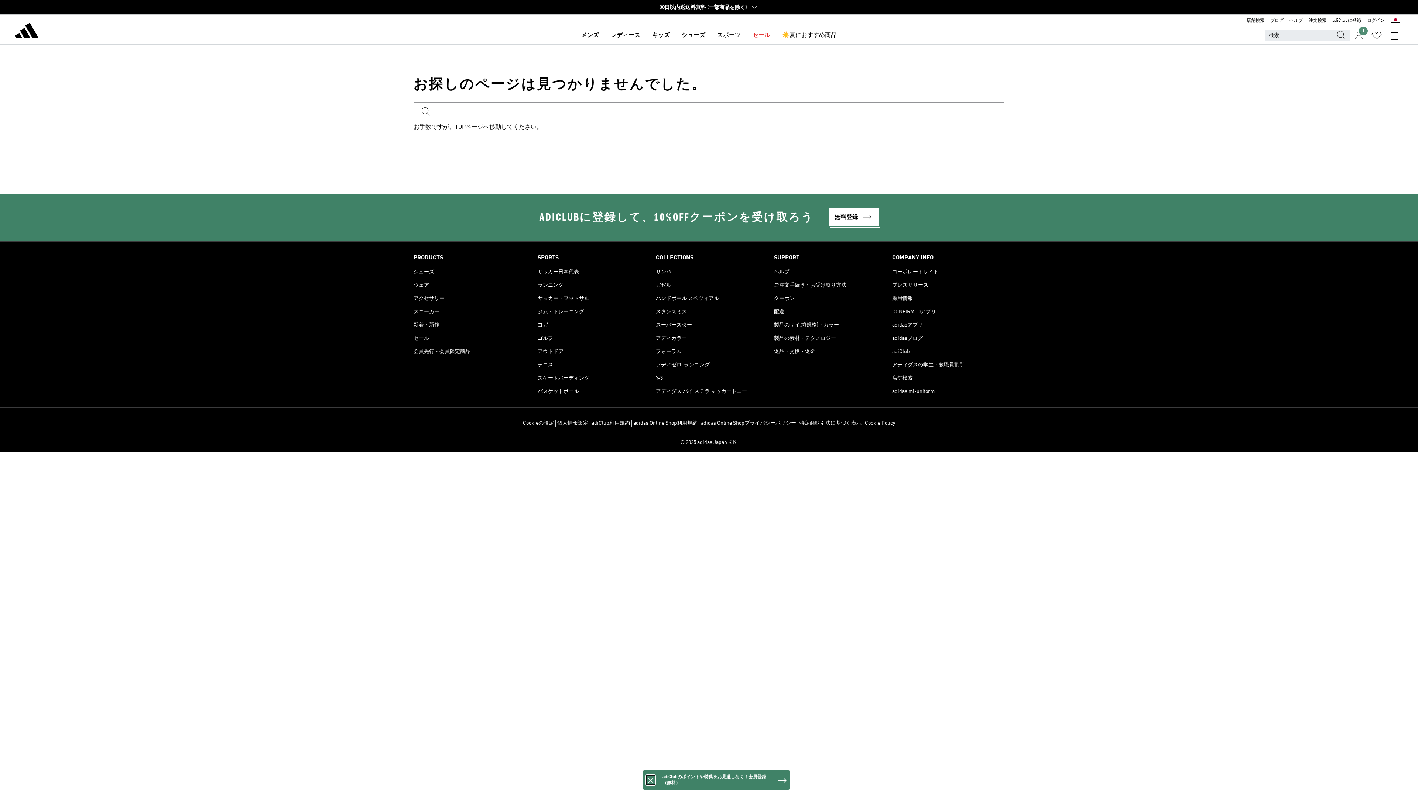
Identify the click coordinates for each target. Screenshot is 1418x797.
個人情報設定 (572, 423)
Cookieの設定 (538, 423)
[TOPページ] (26, 32)
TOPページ (469, 127)
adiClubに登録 (1346, 20)
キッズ (661, 35)
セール (761, 35)
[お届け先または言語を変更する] (1395, 21)
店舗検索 (1255, 20)
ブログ (1277, 20)
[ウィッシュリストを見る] (1377, 35)
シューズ (693, 35)
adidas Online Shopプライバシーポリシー (748, 423)
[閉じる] (650, 780)
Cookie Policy (880, 423)
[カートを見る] (1394, 35)
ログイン (1376, 20)
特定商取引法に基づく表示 (830, 423)
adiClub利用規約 (611, 423)
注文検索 (1317, 20)
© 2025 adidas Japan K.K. (709, 442)
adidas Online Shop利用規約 (665, 423)
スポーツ (729, 35)
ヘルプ (1296, 20)
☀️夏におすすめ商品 (809, 35)
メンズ (590, 35)
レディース (625, 35)
